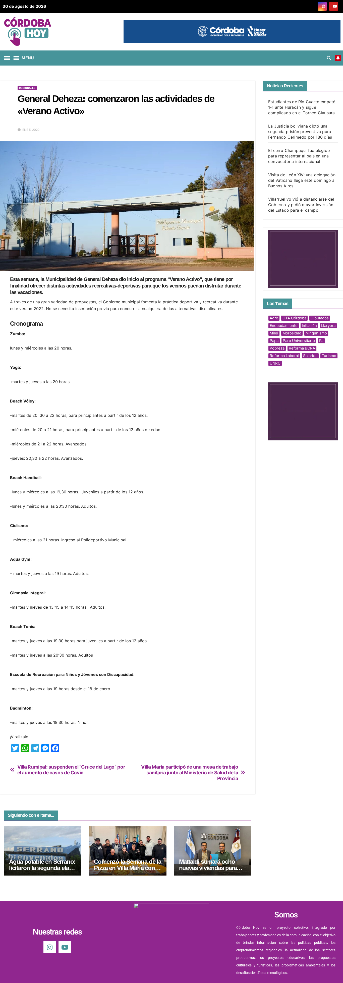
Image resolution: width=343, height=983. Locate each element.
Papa (274, 340)
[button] (329, 58)
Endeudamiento (284, 325)
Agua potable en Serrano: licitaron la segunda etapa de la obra (42, 868)
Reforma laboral (284, 355)
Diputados (320, 318)
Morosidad (291, 333)
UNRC (275, 363)
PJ (321, 340)
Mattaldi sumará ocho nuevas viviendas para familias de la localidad (208, 868)
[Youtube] (65, 947)
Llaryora (328, 325)
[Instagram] (49, 947)
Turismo (329, 355)
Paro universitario (299, 340)
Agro (274, 318)
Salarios (310, 355)
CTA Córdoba (294, 318)
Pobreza (277, 348)
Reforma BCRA (302, 348)
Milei (274, 333)
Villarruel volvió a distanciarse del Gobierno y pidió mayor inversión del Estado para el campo (301, 205)
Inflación (309, 325)
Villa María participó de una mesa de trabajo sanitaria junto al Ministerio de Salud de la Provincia (189, 772)
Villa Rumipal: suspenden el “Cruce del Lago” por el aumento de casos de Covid (71, 770)
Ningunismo (316, 333)
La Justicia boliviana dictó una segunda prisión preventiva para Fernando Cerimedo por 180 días (300, 132)
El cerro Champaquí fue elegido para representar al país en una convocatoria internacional (299, 156)
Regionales (27, 87)
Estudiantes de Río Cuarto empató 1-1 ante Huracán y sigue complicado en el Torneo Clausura (301, 107)
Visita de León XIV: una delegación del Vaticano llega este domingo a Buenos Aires (301, 180)
